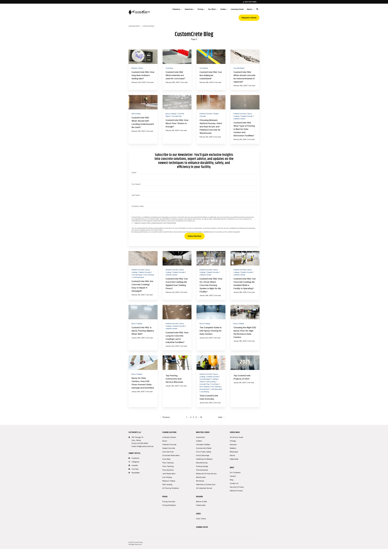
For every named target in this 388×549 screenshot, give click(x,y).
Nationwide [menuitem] (234, 459)
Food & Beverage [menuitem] (202, 455)
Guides (223, 9)
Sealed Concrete (247, 116)
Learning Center (134, 26)
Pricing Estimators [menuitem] (169, 505)
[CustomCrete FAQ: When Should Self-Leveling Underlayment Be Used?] (143, 119)
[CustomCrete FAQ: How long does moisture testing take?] (143, 69)
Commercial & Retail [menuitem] (203, 448)
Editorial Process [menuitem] (236, 491)
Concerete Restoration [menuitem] (171, 455)
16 (201, 417)
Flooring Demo (205, 389)
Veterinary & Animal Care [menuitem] (205, 484)
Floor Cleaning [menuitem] (167, 463)
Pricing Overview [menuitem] (168, 502)
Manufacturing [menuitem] (201, 463)
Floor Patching (149, 275)
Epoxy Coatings (171, 113)
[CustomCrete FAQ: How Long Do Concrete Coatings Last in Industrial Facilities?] (177, 327)
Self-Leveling (136, 113)
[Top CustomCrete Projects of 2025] (245, 381)
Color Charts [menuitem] (201, 519)
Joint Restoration (138, 277)
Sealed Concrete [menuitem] (168, 448)
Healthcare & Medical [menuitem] (204, 459)
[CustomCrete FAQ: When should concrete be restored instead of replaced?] (245, 69)
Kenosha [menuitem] (233, 445)
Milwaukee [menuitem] (234, 452)
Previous (165, 417)
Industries (189, 9)
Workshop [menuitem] (200, 481)
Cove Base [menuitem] (166, 459)
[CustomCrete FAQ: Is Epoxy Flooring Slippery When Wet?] (143, 327)
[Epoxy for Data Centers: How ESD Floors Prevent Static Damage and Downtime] (143, 381)
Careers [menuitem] (233, 476)
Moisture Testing (137, 68)
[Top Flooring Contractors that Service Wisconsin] (177, 381)
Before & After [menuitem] (201, 502)
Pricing (200, 9)
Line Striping (204, 68)
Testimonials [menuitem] (200, 505)
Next (221, 417)
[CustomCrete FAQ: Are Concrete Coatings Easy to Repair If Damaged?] (143, 275)
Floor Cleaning (205, 386)
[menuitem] (249, 2)
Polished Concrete (206, 113)
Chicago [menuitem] (233, 441)
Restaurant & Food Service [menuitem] (206, 474)
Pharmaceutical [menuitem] (202, 470)
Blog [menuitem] (231, 480)
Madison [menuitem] (233, 448)
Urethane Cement (239, 119)
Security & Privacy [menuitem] (237, 487)
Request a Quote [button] (249, 18)
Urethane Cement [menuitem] (169, 437)
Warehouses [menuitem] (201, 477)
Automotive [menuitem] (200, 437)
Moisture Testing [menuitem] (168, 481)
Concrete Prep (177, 116)
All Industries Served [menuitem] (204, 488)
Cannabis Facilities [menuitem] (203, 445)
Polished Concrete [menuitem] (169, 445)
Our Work (212, 9)
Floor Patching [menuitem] (168, 466)
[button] (257, 9)
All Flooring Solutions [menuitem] (170, 488)
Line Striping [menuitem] (167, 477)
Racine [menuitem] (232, 455)
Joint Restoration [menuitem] (168, 474)
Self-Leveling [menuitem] (167, 484)
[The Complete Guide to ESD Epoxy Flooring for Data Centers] (211, 327)
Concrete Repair (239, 68)
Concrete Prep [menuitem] (168, 452)
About (249, 9)
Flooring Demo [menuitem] (168, 470)
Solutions (176, 9)
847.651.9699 (143, 443)
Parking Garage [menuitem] (202, 466)
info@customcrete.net (145, 446)
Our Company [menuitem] (235, 472)
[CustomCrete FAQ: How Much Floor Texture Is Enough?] (177, 119)
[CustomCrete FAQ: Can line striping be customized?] (211, 69)
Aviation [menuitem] (199, 441)
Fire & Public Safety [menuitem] (203, 452)
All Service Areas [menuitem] (236, 437)
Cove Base (169, 68)
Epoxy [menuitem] (164, 441)
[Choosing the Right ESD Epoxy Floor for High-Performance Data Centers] (245, 327)
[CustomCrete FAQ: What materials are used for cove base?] (177, 69)
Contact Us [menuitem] (234, 483)
